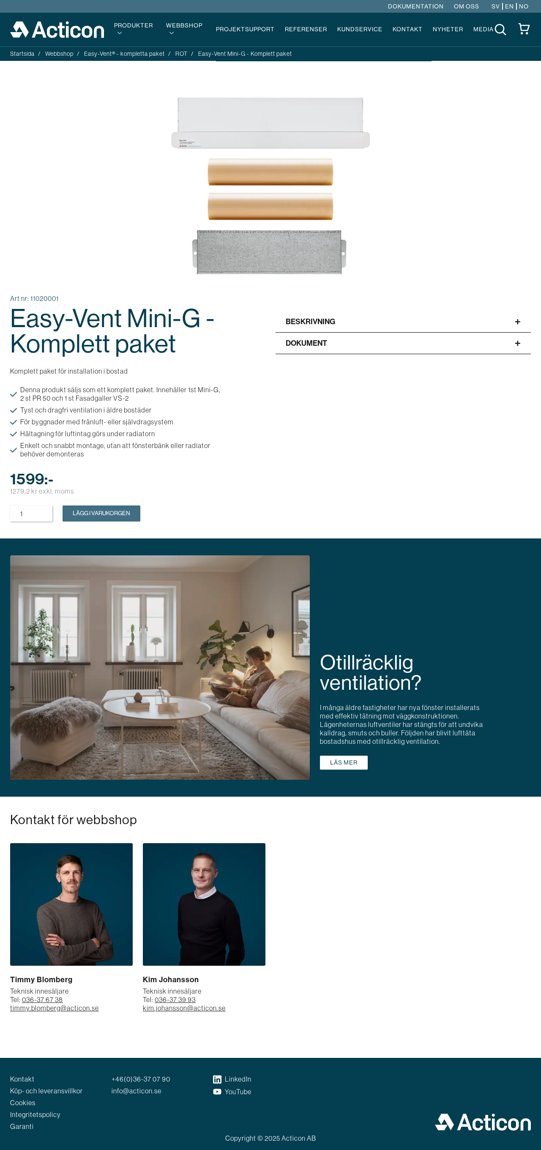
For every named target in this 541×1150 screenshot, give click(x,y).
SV (496, 6)
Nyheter (448, 29)
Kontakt (408, 29)
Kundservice (360, 29)
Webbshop (184, 25)
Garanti (22, 1126)
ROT (181, 53)
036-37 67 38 (42, 999)
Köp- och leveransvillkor (46, 1091)
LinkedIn (238, 1079)
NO (524, 6)
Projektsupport (245, 29)
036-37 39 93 (175, 999)
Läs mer (344, 762)
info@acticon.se (136, 1091)
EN (509, 6)
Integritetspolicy (35, 1114)
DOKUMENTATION (416, 6)
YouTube (238, 1091)
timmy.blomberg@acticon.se (54, 1008)
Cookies (23, 1102)
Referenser (306, 29)
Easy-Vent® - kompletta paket (124, 53)
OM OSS (466, 6)
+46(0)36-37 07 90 (141, 1079)
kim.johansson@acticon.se (184, 1008)
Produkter (133, 25)
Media (483, 29)
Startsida (22, 53)
